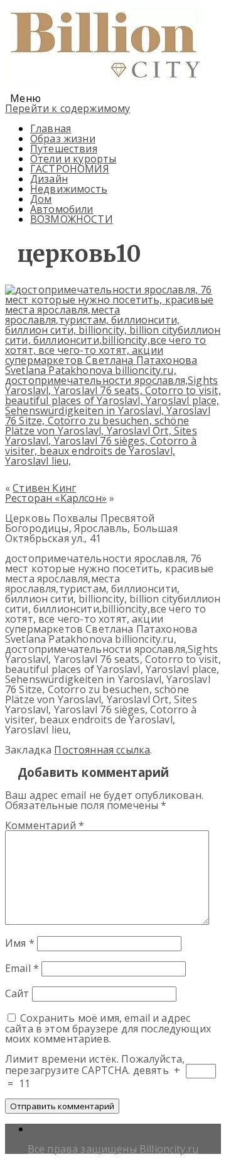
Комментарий (44, 825)
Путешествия (63, 148)
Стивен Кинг (44, 488)
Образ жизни (62, 138)
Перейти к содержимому (67, 108)
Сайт (17, 993)
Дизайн (49, 179)
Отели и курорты (73, 159)
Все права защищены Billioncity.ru (113, 1149)
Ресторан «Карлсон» (56, 498)
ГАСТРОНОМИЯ (69, 169)
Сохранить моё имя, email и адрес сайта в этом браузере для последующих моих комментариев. (108, 1028)
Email (22, 968)
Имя (20, 943)
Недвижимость (68, 189)
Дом (40, 199)
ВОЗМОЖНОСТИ (71, 219)
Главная (50, 128)
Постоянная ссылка (102, 750)
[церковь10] (113, 461)
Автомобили (62, 209)
